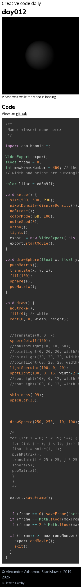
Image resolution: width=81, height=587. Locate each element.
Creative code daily (21, 3)
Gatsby (20, 583)
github (21, 113)
